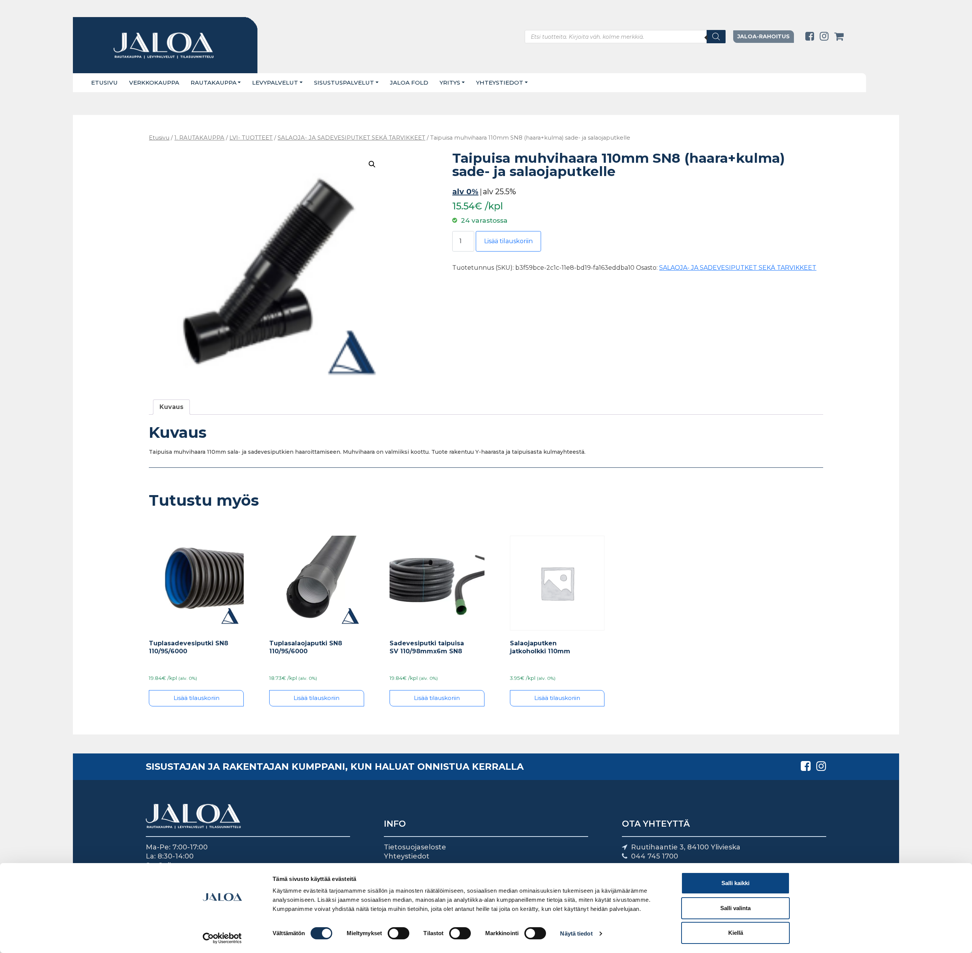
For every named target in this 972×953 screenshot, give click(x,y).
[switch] (398, 933)
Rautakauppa (214, 82)
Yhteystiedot (499, 82)
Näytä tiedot (576, 933)
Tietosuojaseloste (415, 847)
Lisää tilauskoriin (508, 241)
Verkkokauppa (154, 82)
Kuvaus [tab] (171, 406)
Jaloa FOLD (409, 82)
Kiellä (735, 932)
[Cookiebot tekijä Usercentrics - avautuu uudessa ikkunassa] (222, 938)
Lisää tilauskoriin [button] (196, 697)
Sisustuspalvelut (344, 82)
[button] (372, 164)
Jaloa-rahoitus (763, 36)
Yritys (450, 82)
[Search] (716, 36)
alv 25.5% (499, 191)
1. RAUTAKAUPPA (199, 137)
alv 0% (465, 191)
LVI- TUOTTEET (251, 137)
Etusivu (104, 82)
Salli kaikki (735, 883)
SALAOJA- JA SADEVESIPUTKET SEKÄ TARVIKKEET (351, 137)
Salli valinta (735, 908)
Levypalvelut (275, 82)
